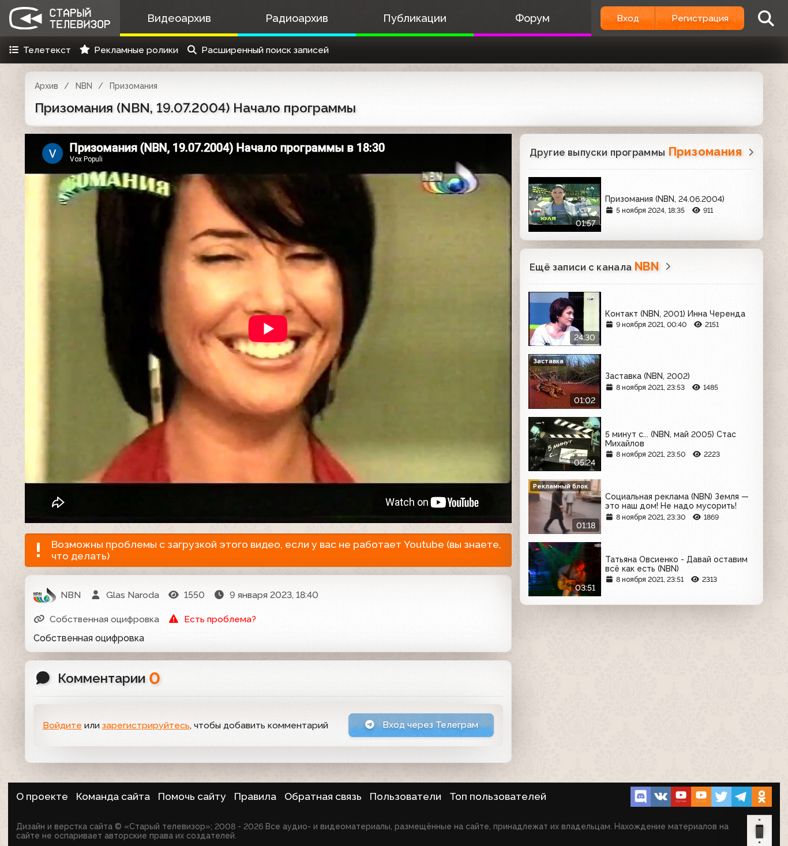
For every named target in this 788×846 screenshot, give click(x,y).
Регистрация (700, 18)
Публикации (414, 18)
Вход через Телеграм (429, 724)
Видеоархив (179, 18)
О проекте (42, 796)
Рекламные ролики (136, 49)
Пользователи (405, 796)
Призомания (133, 86)
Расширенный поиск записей (265, 49)
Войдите (62, 725)
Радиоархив (296, 18)
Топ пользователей (497, 796)
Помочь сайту (192, 796)
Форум (532, 18)
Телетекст (47, 49)
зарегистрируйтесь (146, 725)
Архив (46, 86)
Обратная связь (323, 796)
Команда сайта (113, 796)
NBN (84, 86)
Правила (255, 796)
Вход (628, 18)
